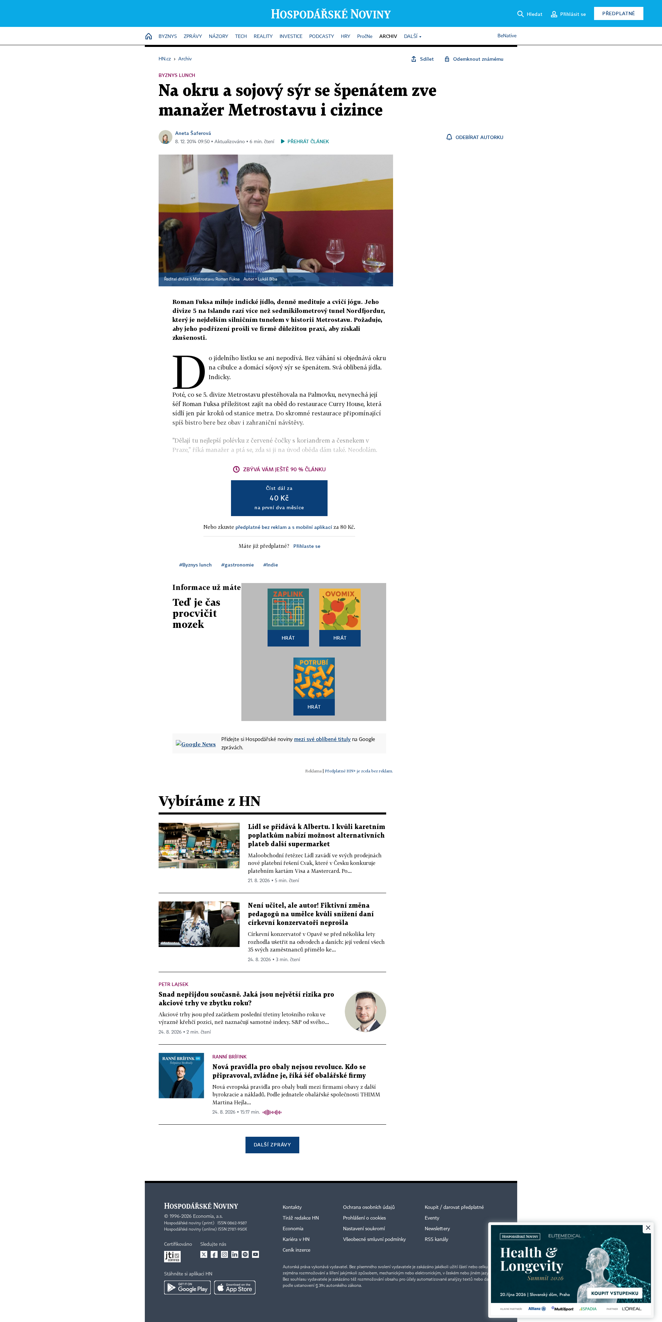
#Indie (270, 565)
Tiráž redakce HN (301, 1218)
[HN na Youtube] (255, 1254)
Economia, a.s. (208, 1216)
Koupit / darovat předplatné (454, 1207)
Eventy (432, 1218)
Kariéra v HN (296, 1239)
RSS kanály (436, 1239)
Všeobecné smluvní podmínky (374, 1239)
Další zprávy (272, 1144)
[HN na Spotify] (245, 1254)
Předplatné (618, 13)
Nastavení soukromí (364, 1228)
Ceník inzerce (296, 1250)
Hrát (288, 638)
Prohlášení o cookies (364, 1218)
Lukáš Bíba (267, 279)
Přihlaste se (306, 546)
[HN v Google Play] (187, 1287)
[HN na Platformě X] (203, 1254)
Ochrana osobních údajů (369, 1207)
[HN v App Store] (234, 1287)
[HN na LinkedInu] (234, 1254)
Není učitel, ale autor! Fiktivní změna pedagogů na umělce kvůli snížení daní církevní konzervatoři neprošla (311, 914)
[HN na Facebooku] (214, 1254)
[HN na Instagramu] (224, 1254)
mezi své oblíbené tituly (322, 739)
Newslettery (437, 1228)
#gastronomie (237, 565)
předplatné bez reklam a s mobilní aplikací (283, 527)
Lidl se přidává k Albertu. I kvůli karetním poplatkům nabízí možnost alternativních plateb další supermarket (316, 835)
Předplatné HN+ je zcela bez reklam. (359, 770)
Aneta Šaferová (193, 133)
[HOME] (149, 36)
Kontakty (292, 1207)
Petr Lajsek (173, 984)
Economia (293, 1228)
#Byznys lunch (195, 565)
